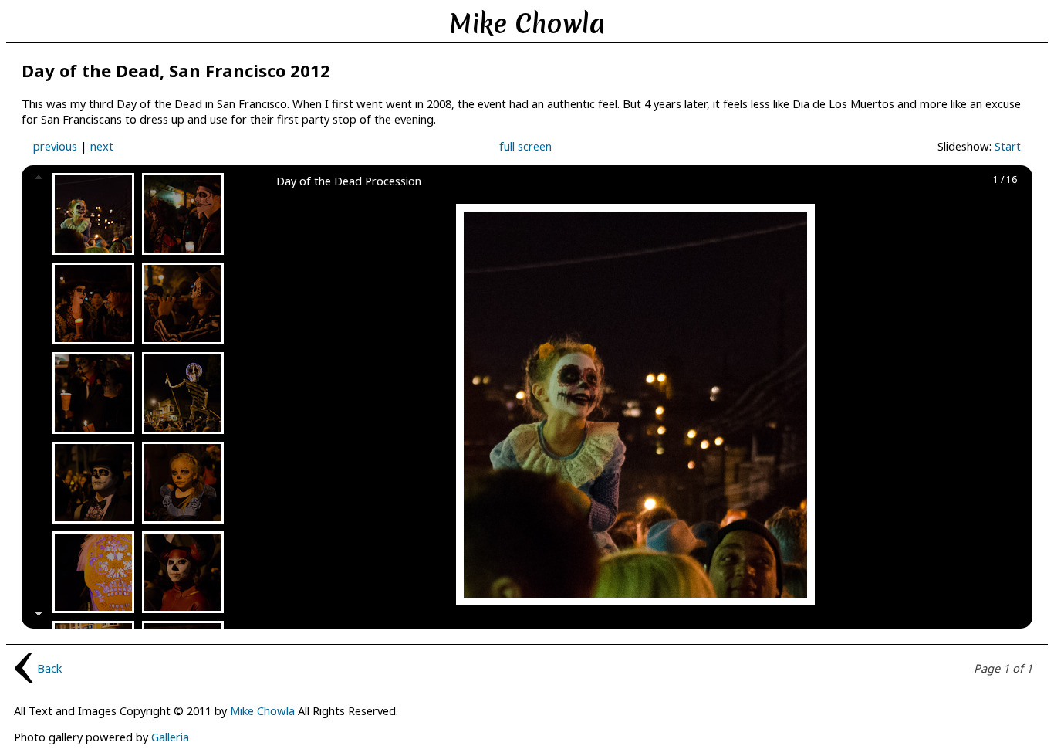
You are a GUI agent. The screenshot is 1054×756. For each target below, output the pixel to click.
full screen (525, 146)
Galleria (170, 736)
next (101, 146)
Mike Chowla (262, 710)
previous (55, 146)
